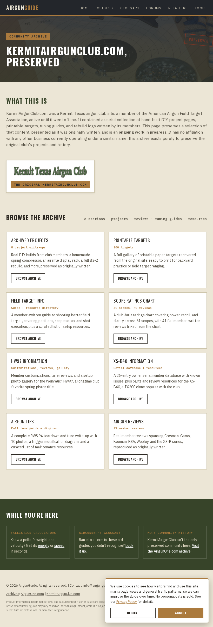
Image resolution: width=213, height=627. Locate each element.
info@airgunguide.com (100, 585)
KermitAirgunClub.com (63, 594)
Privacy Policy (126, 601)
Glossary (130, 8)
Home (85, 8)
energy (43, 545)
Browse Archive (28, 278)
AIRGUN (22, 7)
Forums (154, 8)
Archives (12, 594)
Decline (133, 613)
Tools (201, 8)
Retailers (178, 8)
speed (59, 545)
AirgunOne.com (32, 594)
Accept (180, 613)
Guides (105, 8)
